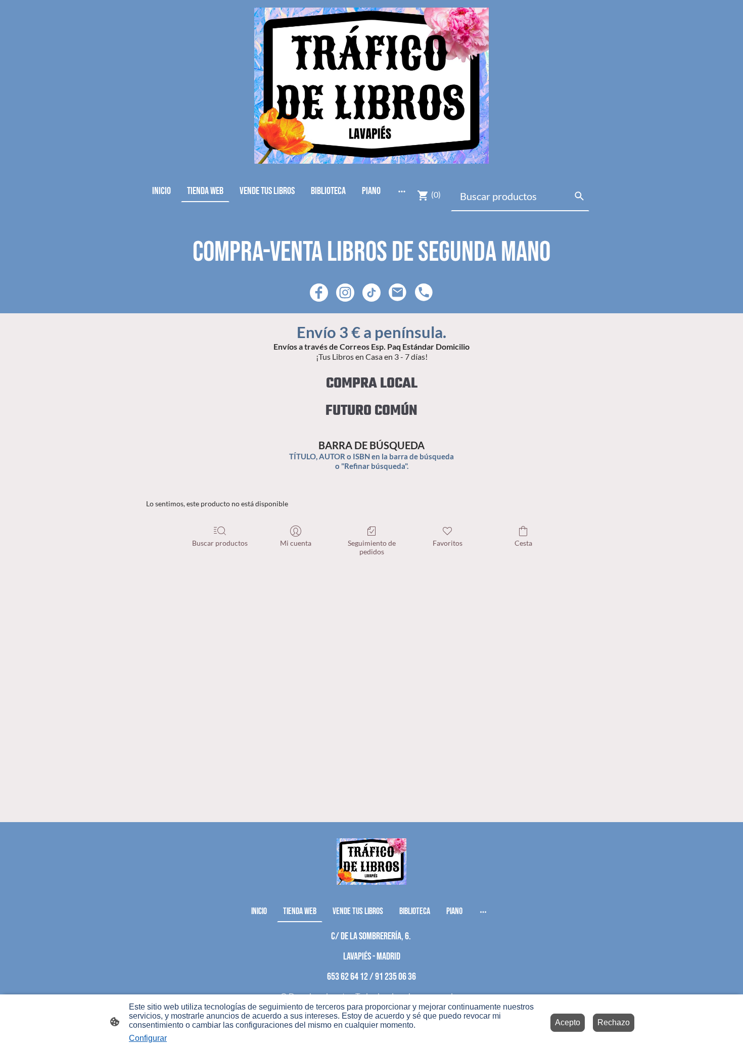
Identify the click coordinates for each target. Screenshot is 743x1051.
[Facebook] (319, 292)
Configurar (148, 1038)
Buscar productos (220, 543)
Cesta (523, 543)
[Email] (398, 292)
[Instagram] (345, 292)
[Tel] (424, 292)
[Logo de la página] (371, 86)
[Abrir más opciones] (402, 191)
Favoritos (447, 543)
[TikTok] (371, 292)
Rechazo (613, 1022)
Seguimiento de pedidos (372, 547)
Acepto (567, 1022)
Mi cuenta (295, 543)
